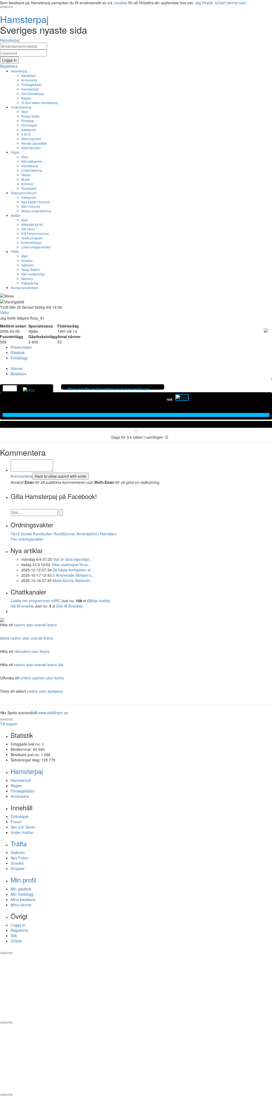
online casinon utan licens (42, 677)
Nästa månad (193, 399)
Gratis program (32, 238)
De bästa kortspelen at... (73, 569)
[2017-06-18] (182, 397)
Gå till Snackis (69, 606)
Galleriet (27, 265)
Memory (27, 278)
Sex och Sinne (23, 827)
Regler (26, 98)
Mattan (15, 215)
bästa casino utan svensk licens (26, 638)
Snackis (27, 260)
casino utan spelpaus (45, 691)
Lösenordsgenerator (36, 247)
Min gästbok (21, 888)
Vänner (17, 368)
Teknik (26, 175)
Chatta (16, 940)
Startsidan (28, 75)
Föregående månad (163, 399)
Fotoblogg (19, 357)
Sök (14, 935)
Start (24, 111)
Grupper (18, 868)
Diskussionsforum (23, 193)
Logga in (18, 925)
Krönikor (27, 184)
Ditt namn (28, 229)
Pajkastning (29, 283)
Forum (16, 821)
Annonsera (29, 80)
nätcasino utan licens (31, 651)
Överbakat (28, 188)
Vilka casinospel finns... (71, 564)
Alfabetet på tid (32, 224)
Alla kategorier (31, 161)
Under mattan (22, 832)
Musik (25, 179)
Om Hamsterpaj (32, 93)
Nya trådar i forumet (35, 202)
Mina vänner (21, 904)
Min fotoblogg (22, 894)
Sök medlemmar (33, 274)
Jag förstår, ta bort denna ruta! (220, 2)
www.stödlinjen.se (53, 712)
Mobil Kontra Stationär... (73, 580)
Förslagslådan (31, 84)
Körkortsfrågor (31, 242)
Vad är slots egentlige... (72, 559)
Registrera (19, 930)
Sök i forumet (30, 206)
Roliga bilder (30, 116)
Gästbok (18, 352)
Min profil (23, 879)
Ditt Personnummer (35, 233)
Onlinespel (29, 125)
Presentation (21, 347)
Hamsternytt (30, 89)
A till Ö (26, 134)
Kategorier (28, 129)
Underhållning (21, 107)
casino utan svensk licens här (38, 664)
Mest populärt (31, 138)
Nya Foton (19, 857)
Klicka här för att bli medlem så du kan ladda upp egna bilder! (108, 391)
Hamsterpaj (19, 71)
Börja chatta (98, 600)
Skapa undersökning (36, 211)
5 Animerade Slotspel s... (74, 575)
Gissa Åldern (30, 269)
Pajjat (15, 152)
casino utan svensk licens (35, 624)
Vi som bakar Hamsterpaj (39, 102)
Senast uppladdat (34, 143)
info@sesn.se (184, 948)
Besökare (19, 373)
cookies (120, 2)
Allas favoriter (31, 147)
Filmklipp (27, 120)
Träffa (15, 251)
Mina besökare (23, 899)
